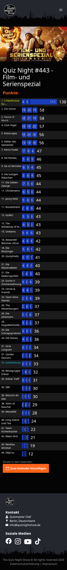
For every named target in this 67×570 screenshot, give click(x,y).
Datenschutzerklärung (24, 564)
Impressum (49, 564)
